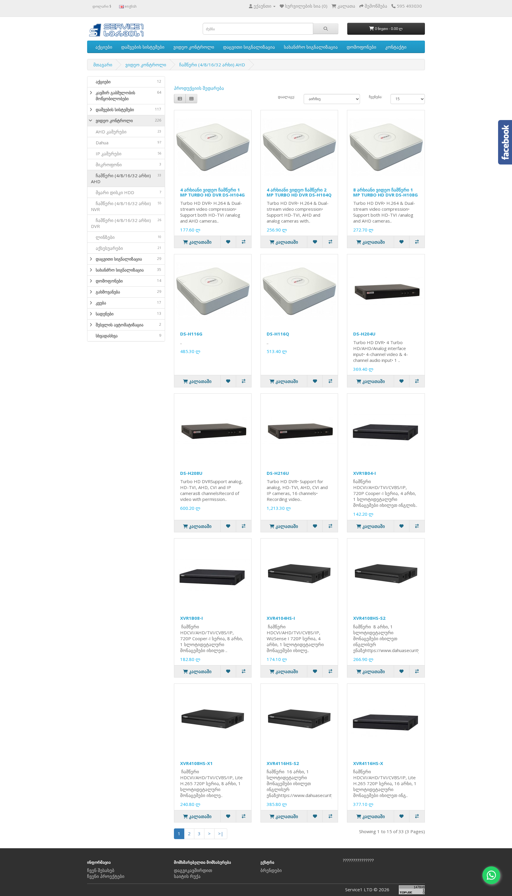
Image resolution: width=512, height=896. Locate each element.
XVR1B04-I (364, 473)
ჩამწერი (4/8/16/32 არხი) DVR (126, 223)
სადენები (128, 314)
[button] (89, 95)
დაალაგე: (286, 96)
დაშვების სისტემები (142, 47)
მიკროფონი (126, 164)
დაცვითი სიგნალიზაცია (249, 47)
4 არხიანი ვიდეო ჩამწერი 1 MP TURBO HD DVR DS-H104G (212, 192)
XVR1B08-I (191, 618)
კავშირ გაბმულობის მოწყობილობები (128, 95)
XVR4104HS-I (281, 618)
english (130, 6)
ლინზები (126, 237)
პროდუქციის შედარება (199, 88)
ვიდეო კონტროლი (193, 47)
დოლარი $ (101, 6)
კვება (128, 303)
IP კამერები (126, 153)
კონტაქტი (396, 47)
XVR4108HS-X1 (196, 763)
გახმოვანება (128, 292)
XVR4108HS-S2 (369, 618)
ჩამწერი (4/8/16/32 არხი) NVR (126, 206)
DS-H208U (191, 473)
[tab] (126, 81)
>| (220, 833)
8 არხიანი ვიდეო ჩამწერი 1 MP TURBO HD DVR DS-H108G (385, 192)
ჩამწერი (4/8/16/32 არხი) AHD (212, 65)
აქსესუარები (126, 248)
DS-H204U (364, 334)
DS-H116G (191, 334)
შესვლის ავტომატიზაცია (128, 325)
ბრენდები (271, 870)
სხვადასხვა (128, 335)
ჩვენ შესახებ (100, 870)
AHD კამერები (126, 132)
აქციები (103, 47)
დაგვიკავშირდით (193, 870)
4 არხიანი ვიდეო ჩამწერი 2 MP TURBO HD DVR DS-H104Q (299, 192)
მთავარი (102, 65)
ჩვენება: (375, 96)
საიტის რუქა (187, 876)
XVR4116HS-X (368, 763)
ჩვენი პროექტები (105, 876)
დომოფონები (361, 47)
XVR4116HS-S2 (283, 763)
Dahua (126, 143)
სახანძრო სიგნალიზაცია (311, 47)
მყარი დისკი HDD (126, 192)
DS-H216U (278, 473)
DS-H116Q (278, 334)
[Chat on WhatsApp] (491, 875)
